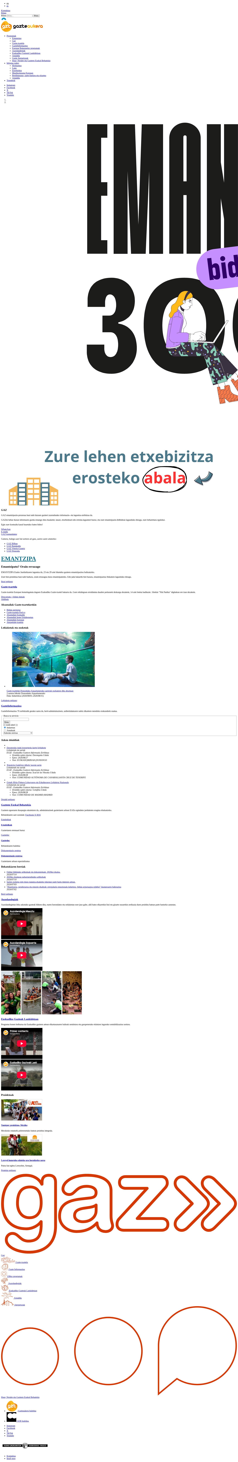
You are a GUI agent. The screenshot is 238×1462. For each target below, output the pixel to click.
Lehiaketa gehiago (9, 700)
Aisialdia (16, 56)
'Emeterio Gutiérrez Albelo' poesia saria (24, 765)
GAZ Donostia (13, 551)
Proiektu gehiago (8, 1170)
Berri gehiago (7, 894)
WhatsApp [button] (5, 529)
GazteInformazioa (20, 46)
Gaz (14, 41)
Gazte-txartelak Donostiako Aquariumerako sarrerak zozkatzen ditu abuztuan (40, 691)
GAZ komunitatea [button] (9, 534)
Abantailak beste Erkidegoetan (20, 617)
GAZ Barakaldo (14, 546)
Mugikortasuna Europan (22, 73)
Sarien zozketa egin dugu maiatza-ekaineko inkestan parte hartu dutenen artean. (41, 882)
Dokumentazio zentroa (11, 850)
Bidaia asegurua (14, 610)
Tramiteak (11, 80)
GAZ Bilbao (12, 543)
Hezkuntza (16, 65)
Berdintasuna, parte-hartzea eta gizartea (29, 75)
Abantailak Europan (15, 620)
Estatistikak (6, 819)
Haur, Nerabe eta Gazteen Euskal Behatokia (31, 60)
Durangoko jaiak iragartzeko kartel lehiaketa (26, 748)
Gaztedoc (5, 835)
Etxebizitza (17, 70)
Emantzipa (16, 38)
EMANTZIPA (18, 558)
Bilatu (3, 13)
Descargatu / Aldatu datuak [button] (13, 597)
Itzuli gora (11, 1458)
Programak (11, 36)
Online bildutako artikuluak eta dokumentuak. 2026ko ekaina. (33, 872)
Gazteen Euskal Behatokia (16, 804)
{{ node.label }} (10, 725)
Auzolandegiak (18, 51)
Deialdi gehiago (8, 799)
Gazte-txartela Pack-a (16, 612)
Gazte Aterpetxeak (20, 58)
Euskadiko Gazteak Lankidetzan (26, 53)
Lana (14, 68)
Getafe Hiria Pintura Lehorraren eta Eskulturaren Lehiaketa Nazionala (38, 782)
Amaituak (11, 730)
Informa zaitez (13, 63)
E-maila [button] (4, 532)
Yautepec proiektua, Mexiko (14, 1125)
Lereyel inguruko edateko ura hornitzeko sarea (23, 1160)
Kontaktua (5, 10)
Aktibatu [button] (5, 599)
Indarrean (11, 727)
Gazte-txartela (18, 43)
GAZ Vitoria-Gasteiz (16, 548)
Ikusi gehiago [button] (7, 581)
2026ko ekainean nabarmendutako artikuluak (26, 877)
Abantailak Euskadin (16, 615)
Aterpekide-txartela (15, 622)
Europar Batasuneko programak (26, 48)
